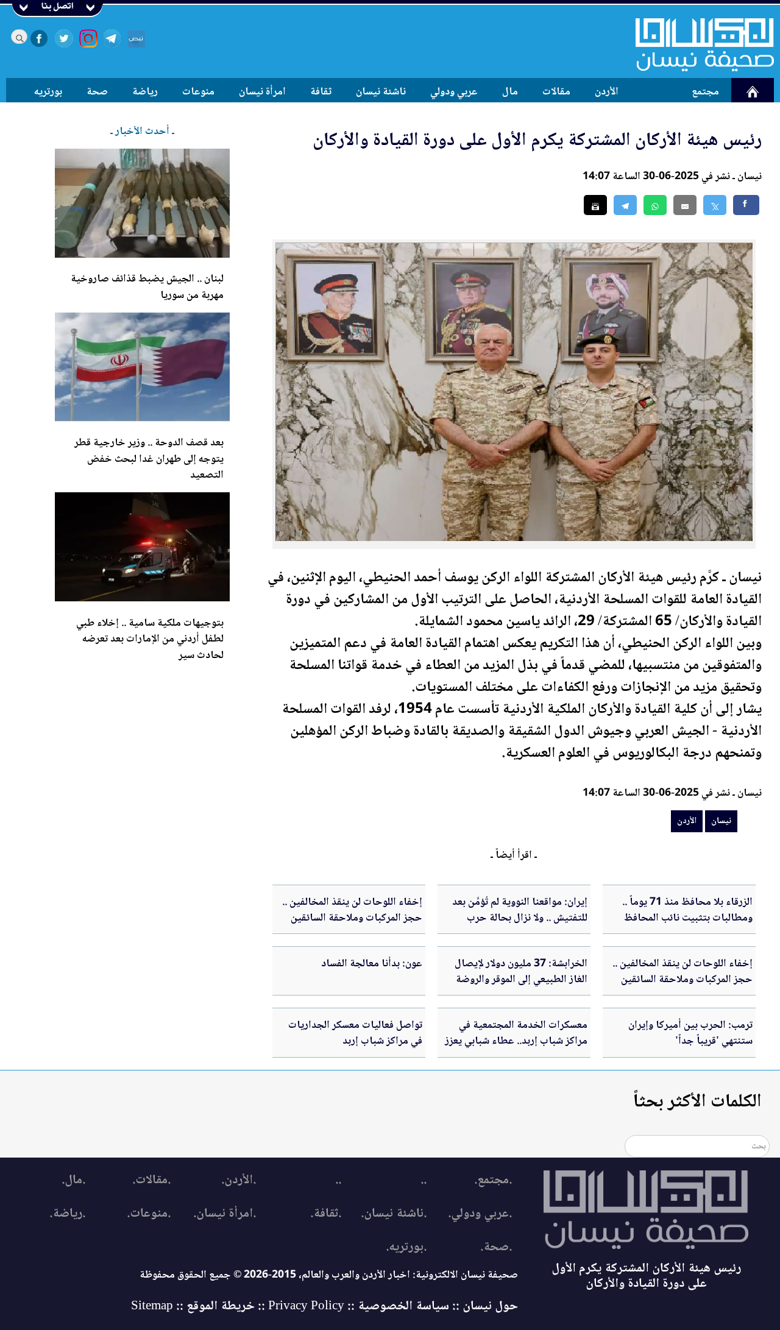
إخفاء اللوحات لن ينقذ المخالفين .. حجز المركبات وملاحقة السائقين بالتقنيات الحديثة (352, 918)
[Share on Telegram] (625, 205)
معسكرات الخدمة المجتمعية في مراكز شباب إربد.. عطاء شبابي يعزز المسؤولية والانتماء (516, 1041)
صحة (97, 92)
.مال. (73, 1180)
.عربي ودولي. (480, 1214)
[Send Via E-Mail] (685, 205)
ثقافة (321, 92)
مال (510, 92)
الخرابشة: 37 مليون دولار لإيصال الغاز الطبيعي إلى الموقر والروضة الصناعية (521, 980)
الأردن (607, 92)
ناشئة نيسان (381, 92)
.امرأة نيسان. (224, 1214)
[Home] (697, 44)
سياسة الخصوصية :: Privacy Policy (358, 1306)
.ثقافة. (325, 1214)
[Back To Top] (757, 1298)
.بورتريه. (406, 1247)
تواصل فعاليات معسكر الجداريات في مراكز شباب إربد (355, 1033)
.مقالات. (151, 1180)
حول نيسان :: (483, 1306)
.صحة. (496, 1247)
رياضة (145, 92)
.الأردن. (238, 1180)
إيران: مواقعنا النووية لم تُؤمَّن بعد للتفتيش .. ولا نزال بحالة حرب (519, 910)
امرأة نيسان (262, 92)
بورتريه (48, 92)
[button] (655, 205)
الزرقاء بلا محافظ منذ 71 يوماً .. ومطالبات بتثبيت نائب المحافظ (687, 910)
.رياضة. (67, 1214)
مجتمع (705, 92)
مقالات (556, 92)
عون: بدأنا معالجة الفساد (371, 964)
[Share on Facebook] (746, 205)
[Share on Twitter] (714, 205)
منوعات (198, 92)
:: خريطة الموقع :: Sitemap (198, 1306)
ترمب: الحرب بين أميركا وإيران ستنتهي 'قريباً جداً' (690, 1033)
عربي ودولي (454, 92)
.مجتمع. (493, 1180)
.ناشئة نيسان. (394, 1214)
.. (423, 1180)
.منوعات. (149, 1214)
